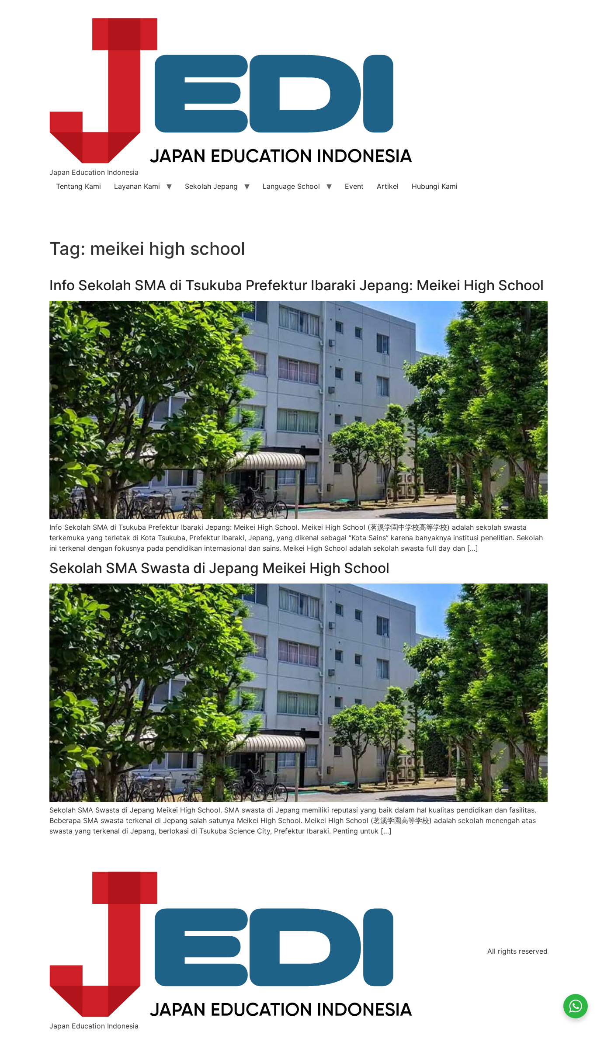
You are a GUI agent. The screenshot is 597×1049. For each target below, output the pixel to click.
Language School (291, 186)
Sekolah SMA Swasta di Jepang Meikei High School (219, 568)
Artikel (388, 186)
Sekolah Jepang (211, 186)
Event (354, 186)
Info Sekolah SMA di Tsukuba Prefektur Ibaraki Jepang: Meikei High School (296, 285)
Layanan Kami (137, 186)
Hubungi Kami (435, 186)
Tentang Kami (78, 186)
